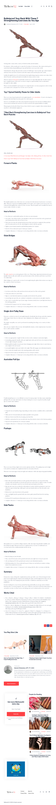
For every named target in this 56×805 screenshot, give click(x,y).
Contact (22, 791)
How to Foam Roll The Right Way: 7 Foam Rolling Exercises (14, 658)
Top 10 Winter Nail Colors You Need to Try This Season (40, 735)
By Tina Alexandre (36, 711)
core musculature (36, 97)
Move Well (27, 24)
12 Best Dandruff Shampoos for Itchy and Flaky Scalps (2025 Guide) (40, 756)
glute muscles (9, 274)
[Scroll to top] (55, 804)
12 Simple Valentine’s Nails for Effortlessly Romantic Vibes (40, 715)
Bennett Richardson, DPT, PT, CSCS (24, 668)
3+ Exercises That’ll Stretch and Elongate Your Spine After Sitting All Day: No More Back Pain (28, 156)
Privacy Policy (24, 793)
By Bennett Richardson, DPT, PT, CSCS (15, 24)
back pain (15, 79)
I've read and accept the (15, 718)
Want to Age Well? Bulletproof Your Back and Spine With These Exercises (22, 158)
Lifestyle (43, 711)
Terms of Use (31, 793)
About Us (30, 791)
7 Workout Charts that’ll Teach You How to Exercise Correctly (40, 658)
